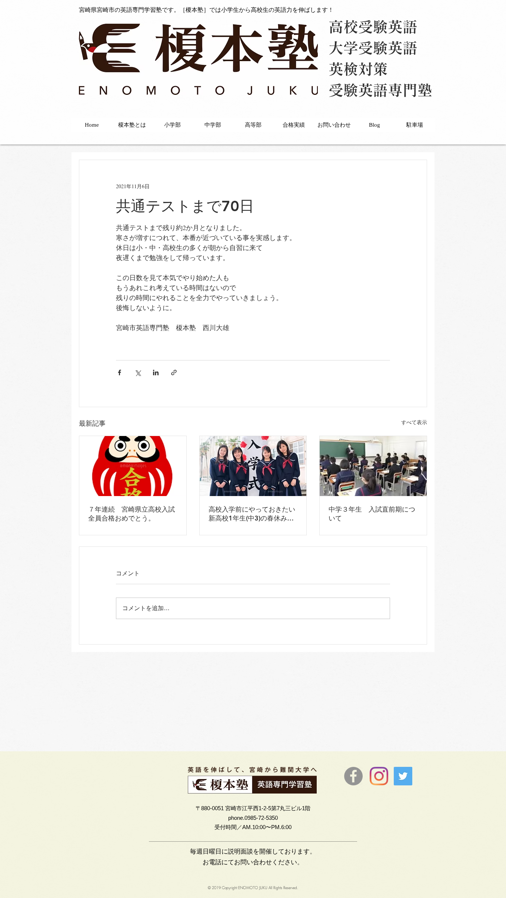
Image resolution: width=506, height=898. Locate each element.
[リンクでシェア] (173, 372)
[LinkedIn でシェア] (155, 372)
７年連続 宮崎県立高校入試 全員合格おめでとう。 (132, 513)
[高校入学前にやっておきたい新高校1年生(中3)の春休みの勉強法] (253, 466)
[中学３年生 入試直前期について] (373, 466)
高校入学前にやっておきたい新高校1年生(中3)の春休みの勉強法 (252, 514)
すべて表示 (414, 422)
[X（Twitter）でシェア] (137, 372)
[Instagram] (379, 776)
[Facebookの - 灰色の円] (353, 776)
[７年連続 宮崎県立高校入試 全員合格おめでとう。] (132, 466)
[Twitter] (403, 776)
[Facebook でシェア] (119, 372)
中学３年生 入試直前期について (372, 513)
